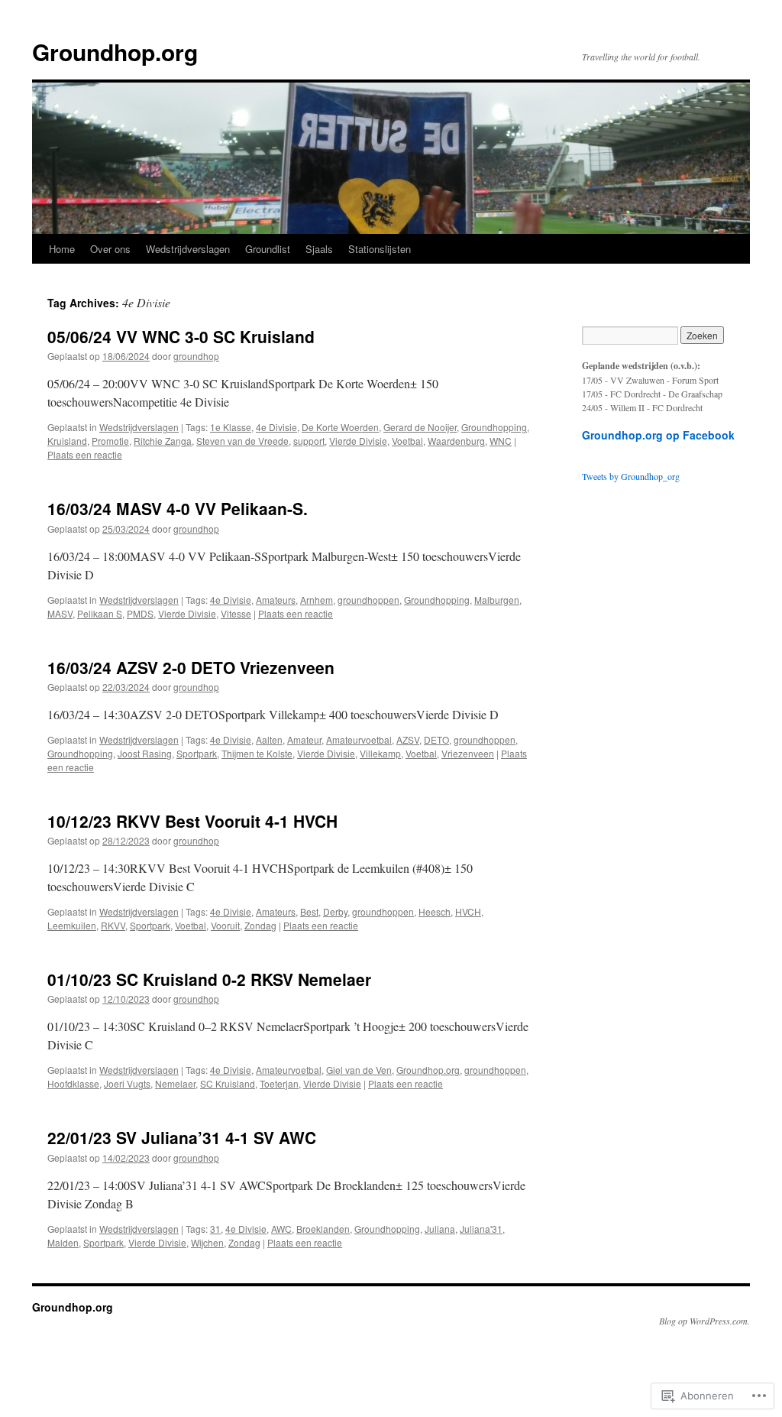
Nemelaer (175, 1083)
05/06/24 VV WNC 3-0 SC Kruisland (181, 336)
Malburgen (496, 599)
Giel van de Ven (359, 1069)
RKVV (113, 925)
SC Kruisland (227, 1083)
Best (309, 911)
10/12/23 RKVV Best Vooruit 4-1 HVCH (192, 820)
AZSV (407, 739)
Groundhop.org (115, 51)
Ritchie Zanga (163, 440)
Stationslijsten (379, 249)
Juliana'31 (481, 1228)
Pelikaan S (99, 613)
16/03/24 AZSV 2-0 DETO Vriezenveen (190, 667)
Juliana (440, 1228)
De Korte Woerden (340, 426)
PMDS (140, 613)
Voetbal (407, 440)
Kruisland (67, 440)
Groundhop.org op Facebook (658, 435)
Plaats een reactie (84, 454)
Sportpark (196, 753)
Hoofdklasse (73, 1083)
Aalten (269, 739)
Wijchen (207, 1242)
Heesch (434, 911)
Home (62, 249)
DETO (436, 739)
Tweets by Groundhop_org (631, 476)
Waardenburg (456, 440)
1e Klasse (230, 426)
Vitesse (236, 613)
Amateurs (276, 599)
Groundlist (267, 249)
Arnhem (316, 599)
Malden (63, 1242)
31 (215, 1228)
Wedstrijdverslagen (188, 249)
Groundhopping (494, 426)
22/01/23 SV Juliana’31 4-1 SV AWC (181, 1137)
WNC (501, 440)
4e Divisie (276, 426)
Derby (335, 911)
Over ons (110, 249)
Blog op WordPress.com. (704, 1321)
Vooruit (225, 925)
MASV (60, 613)
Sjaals (319, 249)
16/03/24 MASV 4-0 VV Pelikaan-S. (177, 508)
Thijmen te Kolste (256, 753)
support (309, 440)
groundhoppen (368, 599)
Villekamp (380, 753)
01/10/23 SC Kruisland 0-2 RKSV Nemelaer (209, 979)
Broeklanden (323, 1228)
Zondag (260, 925)
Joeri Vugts (127, 1083)
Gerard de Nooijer (420, 426)
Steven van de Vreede (242, 440)
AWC (281, 1228)
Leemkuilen (71, 925)
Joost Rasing (145, 753)
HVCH (468, 911)
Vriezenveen (467, 753)
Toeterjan (279, 1083)
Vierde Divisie (358, 440)
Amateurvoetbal (359, 739)
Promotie (110, 440)
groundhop (196, 355)
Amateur (304, 739)
